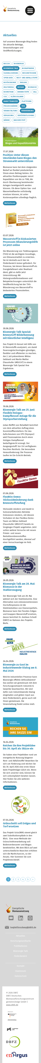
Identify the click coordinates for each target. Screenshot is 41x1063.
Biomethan (9, 92)
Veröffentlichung (26, 115)
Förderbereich (20, 956)
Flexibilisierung (11, 73)
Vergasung (9, 115)
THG (23, 106)
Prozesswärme (11, 106)
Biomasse (32, 87)
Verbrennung (27, 111)
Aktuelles (20, 936)
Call (35, 92)
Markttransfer (11, 101)
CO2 (5, 96)
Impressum (20, 971)
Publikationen (20, 946)
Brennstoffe (23, 92)
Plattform (26, 101)
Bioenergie (19, 63)
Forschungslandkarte (20, 941)
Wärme (7, 120)
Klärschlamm (17, 96)
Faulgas (23, 82)
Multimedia (9, 87)
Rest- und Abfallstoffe (27, 78)
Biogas (21, 87)
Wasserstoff (19, 120)
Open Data (8, 78)
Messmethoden (29, 73)
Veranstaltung (10, 111)
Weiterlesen (9, 203)
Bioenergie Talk (11, 68)
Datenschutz (21, 976)
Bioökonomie (10, 82)
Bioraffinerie (28, 68)
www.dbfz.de (12, 1005)
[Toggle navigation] (30, 10)
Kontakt (20, 966)
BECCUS (7, 63)
